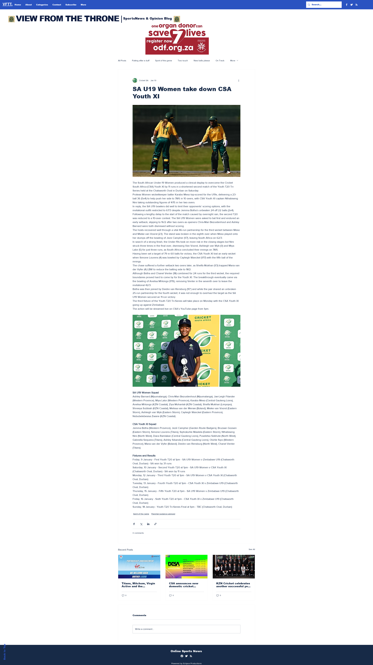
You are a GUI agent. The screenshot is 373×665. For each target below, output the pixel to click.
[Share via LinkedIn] (148, 524)
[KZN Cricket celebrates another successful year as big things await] (234, 566)
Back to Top (4, 652)
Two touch (183, 60)
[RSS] (356, 4)
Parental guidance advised (163, 514)
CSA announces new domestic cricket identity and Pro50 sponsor (183, 585)
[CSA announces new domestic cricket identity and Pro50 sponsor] (187, 566)
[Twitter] (351, 4)
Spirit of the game (163, 60)
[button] (177, 39)
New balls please (202, 60)
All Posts (122, 60)
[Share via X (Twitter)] (141, 524)
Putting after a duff (140, 60)
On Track (220, 60)
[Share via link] (155, 524)
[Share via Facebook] (134, 524)
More (232, 60)
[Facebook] (346, 4)
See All (252, 549)
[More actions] (238, 80)
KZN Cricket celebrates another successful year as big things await (233, 585)
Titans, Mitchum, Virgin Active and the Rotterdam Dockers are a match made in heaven (138, 585)
